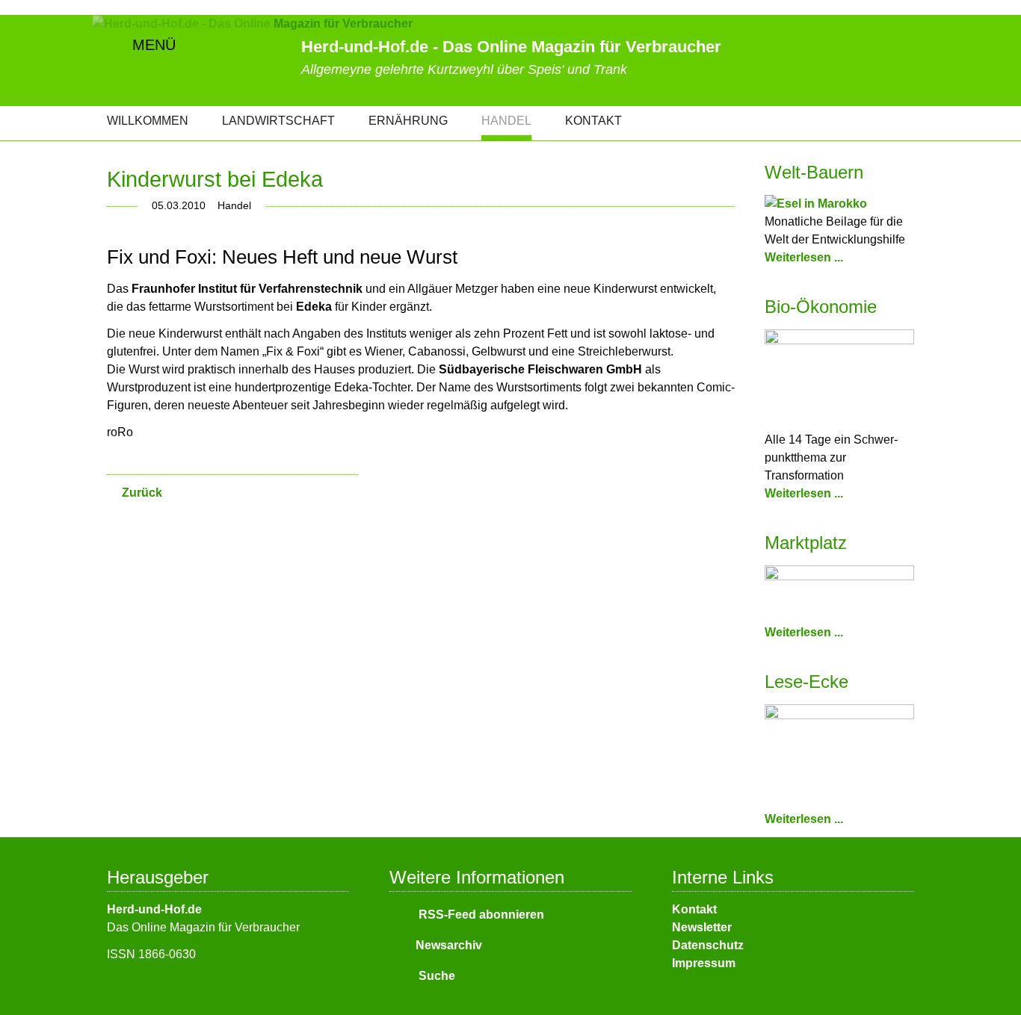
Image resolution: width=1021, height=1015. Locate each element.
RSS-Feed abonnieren (480, 914)
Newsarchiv (449, 945)
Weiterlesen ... (804, 257)
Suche (435, 975)
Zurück (142, 492)
